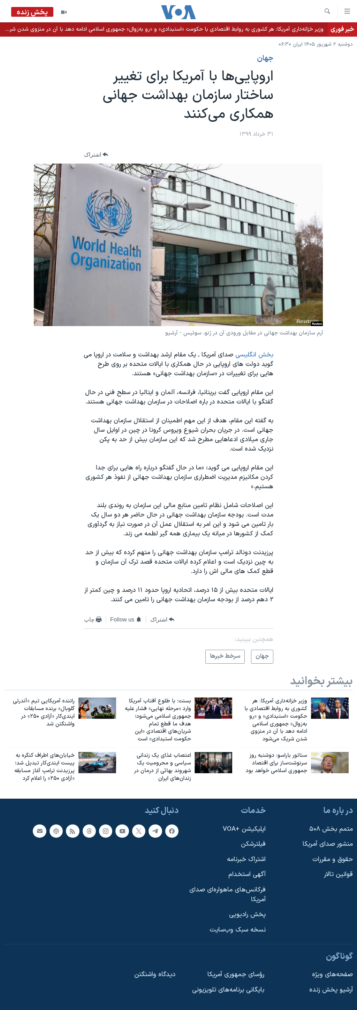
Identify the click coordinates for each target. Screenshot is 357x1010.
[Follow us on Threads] (89, 830)
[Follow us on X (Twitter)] (138, 830)
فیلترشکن (253, 844)
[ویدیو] (63, 12)
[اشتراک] (39, 830)
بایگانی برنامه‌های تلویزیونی (228, 989)
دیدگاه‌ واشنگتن (154, 974)
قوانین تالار (338, 874)
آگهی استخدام (247, 874)
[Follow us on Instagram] (105, 830)
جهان (265, 58)
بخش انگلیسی (254, 355)
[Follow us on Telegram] (155, 830)
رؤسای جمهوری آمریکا (235, 974)
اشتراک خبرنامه (246, 859)
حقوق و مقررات (332, 859)
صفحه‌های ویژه (332, 974)
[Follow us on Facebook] (171, 830)
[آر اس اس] (72, 830)
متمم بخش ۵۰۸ (331, 829)
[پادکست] (56, 830)
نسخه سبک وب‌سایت (238, 929)
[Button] (96, 154)
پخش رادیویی (247, 914)
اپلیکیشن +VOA (244, 829)
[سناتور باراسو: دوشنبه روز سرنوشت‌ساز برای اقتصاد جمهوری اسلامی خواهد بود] (330, 762)
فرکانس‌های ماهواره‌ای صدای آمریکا (227, 894)
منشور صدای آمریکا (328, 844)
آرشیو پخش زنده (331, 989)
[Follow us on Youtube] (122, 830)
